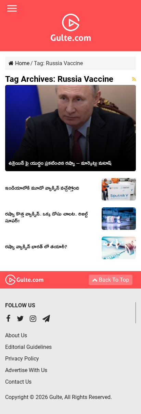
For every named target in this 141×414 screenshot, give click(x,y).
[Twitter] (20, 319)
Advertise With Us (26, 370)
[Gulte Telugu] (71, 26)
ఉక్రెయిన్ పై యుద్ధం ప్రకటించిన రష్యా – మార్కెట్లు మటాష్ (60, 164)
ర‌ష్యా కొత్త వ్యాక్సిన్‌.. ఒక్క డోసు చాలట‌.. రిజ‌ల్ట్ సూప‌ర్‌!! (46, 218)
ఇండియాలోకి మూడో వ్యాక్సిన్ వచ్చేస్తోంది (42, 189)
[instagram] (33, 319)
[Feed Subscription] (134, 79)
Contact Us (18, 382)
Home (21, 63)
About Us (16, 335)
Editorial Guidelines (28, 347)
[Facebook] (8, 319)
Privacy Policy (22, 358)
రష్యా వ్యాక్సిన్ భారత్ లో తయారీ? (36, 247)
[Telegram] (46, 319)
